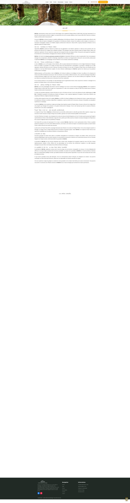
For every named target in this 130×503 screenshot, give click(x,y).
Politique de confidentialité (82, 488)
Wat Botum (3, 373)
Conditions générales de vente (83, 484)
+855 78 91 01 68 (94, 1)
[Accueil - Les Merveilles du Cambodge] (26, 2)
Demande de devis (103, 1)
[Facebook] (39, 493)
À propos (63, 491)
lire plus (2, 284)
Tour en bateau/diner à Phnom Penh (8, 466)
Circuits (63, 488)
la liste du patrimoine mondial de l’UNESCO (54, 56)
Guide (63, 486)
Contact (63, 493)
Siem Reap (80, 86)
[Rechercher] (89, 2)
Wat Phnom (3, 279)
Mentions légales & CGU (82, 486)
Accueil (63, 484)
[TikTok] (41, 493)
